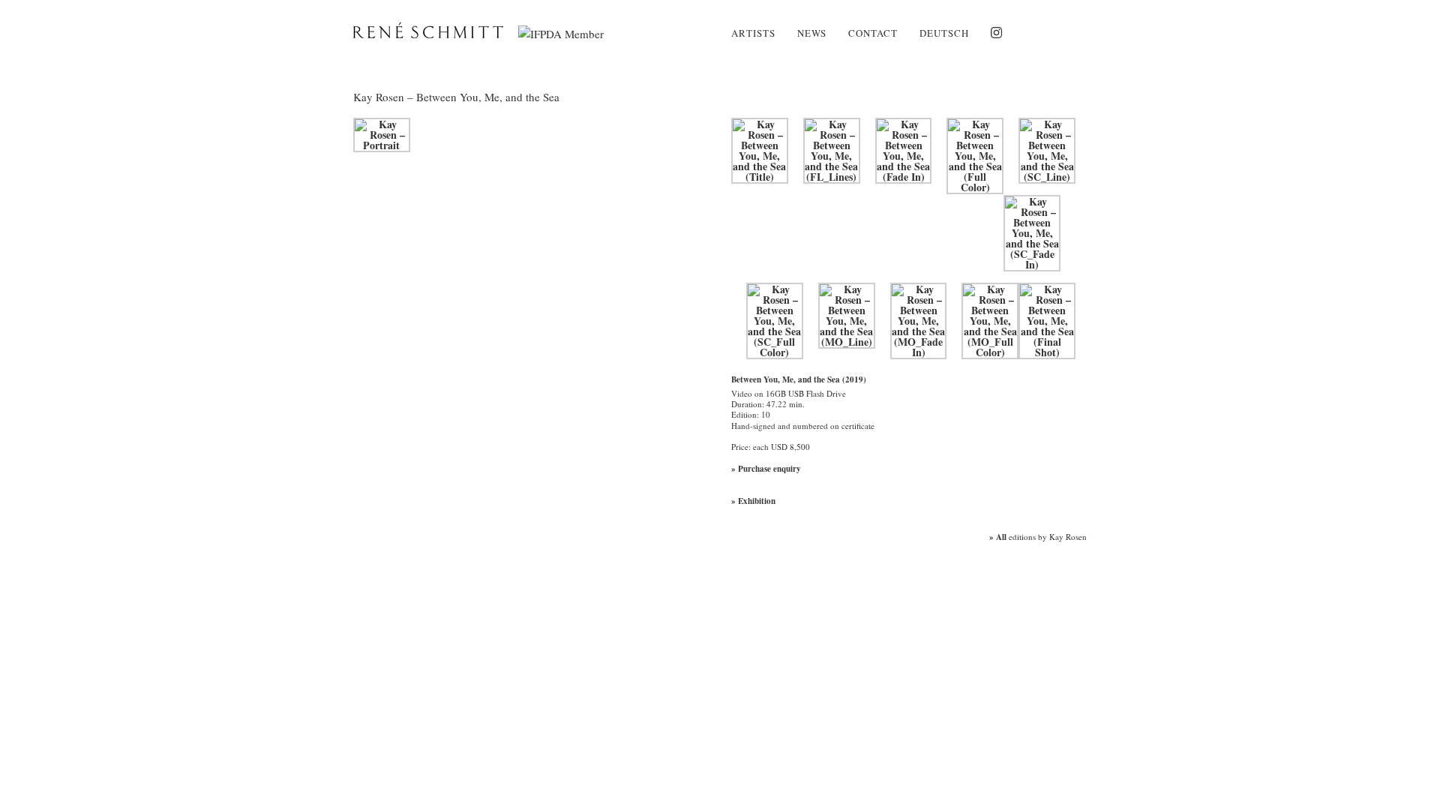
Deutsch (944, 33)
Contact (873, 33)
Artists (753, 33)
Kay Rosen (378, 96)
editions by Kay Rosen (1038, 536)
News (811, 33)
